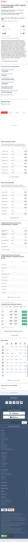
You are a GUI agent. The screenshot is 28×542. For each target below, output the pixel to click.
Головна (2, 392)
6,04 (26, 234)
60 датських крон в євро (7, 73)
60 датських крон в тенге (7, 94)
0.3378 (25, 362)
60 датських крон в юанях (7, 86)
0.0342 (16, 369)
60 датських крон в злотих (7, 78)
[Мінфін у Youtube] (21, 402)
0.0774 (16, 365)
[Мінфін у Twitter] (14, 402)
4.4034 (20, 353)
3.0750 (7, 356)
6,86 (26, 166)
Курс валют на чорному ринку (6, 474)
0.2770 (25, 356)
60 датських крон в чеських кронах (9, 90)
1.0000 (7, 365)
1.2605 (20, 362)
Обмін (24, 311)
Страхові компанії (4, 504)
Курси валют (3, 388)
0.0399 (25, 369)
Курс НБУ (2, 436)
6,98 (26, 204)
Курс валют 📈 (7, 392)
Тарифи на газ (3, 443)
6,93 (26, 198)
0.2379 (16, 356)
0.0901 (25, 365)
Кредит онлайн (4, 446)
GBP (3, 321)
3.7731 (20, 359)
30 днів (10, 112)
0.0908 (11, 346)
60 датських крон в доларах (7, 69)
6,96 (26, 213)
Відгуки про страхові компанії (6, 500)
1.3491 (25, 350)
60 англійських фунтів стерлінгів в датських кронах (10, 38)
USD (3, 311)
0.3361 (20, 365)
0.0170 (11, 372)
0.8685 (16, 359)
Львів (10, 306)
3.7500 (7, 362)
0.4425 (7, 369)
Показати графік (14, 335)
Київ (6, 306)
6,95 (26, 201)
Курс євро (3, 435)
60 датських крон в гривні (7, 82)
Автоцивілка (3, 503)
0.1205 (25, 346)
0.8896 (11, 353)
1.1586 (16, 350)
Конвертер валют (4, 445)
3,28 (26, 231)
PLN (3, 318)
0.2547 (11, 362)
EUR (3, 315)
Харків (21, 306)
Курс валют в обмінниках (5, 473)
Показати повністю (15, 176)
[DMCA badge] (14, 536)
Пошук (24, 422)
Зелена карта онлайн (5, 499)
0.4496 (20, 346)
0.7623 (11, 359)
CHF (3, 324)
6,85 (26, 192)
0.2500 (7, 372)
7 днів (4, 112)
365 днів (17, 112)
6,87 (26, 163)
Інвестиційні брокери (5, 439)
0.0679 (11, 365)
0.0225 (25, 372)
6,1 (26, 237)
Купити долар (3, 476)
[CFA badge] (18, 510)
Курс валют (3, 432)
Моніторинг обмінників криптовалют (7, 449)
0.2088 (11, 356)
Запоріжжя (15, 306)
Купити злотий (3, 479)
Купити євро (3, 477)
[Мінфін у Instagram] (17, 402)
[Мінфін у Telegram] (10, 402)
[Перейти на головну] (4, 1)
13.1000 (7, 353)
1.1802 (25, 353)
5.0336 (20, 350)
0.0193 (16, 372)
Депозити (3, 442)
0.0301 (11, 369)
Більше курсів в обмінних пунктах (14, 331)
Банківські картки (4, 438)
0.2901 (16, 362)
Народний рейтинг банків (5, 448)
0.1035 (16, 346)
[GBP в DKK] (24, 29)
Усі (3, 306)
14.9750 (7, 350)
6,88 (26, 151)
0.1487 (20, 369)
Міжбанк (2, 441)
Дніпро (25, 306)
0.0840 (20, 372)
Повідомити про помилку (14, 426)
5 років (23, 112)
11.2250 (7, 359)
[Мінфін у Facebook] (6, 402)
